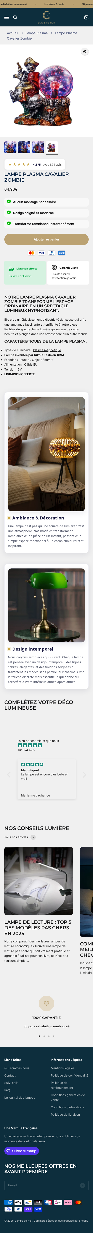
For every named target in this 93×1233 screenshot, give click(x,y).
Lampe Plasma (37, 33)
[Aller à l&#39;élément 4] (52, 148)
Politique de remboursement (62, 1085)
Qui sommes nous (16, 1068)
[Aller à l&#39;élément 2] (24, 148)
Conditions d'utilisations (67, 1107)
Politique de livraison (65, 1114)
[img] (49, 745)
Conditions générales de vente (68, 1097)
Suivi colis (11, 1082)
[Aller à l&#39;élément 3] (38, 148)
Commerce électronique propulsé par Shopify (61, 1220)
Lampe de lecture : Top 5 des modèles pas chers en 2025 (37, 927)
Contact (10, 1075)
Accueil (12, 33)
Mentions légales (62, 1068)
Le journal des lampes (19, 1097)
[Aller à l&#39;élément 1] (10, 148)
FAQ (7, 1090)
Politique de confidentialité (69, 1075)
